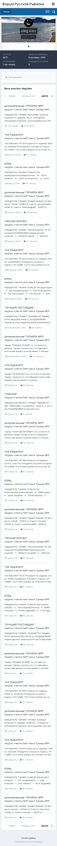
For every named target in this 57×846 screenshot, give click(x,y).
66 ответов (30, 183)
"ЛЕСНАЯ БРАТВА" (15, 221)
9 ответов (27, 414)
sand (25, 167)
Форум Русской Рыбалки (23, 4)
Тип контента (14, 77)
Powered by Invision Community (28, 842)
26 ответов (36, 327)
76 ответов (28, 126)
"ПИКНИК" (11, 394)
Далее (45, 96)
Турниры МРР (42, 109)
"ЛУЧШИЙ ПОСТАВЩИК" (19, 307)
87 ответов (31, 155)
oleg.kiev (8, 109)
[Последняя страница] (52, 96)
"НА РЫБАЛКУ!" (14, 134)
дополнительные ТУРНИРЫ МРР (24, 105)
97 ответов (31, 241)
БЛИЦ (7, 163)
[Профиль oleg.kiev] (28, 46)
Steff (25, 109)
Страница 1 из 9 (28, 96)
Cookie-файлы (28, 838)
